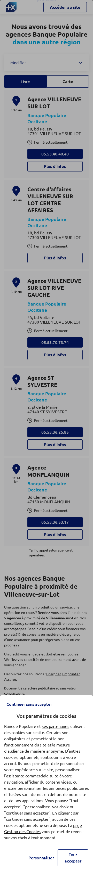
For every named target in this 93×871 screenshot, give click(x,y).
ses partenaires (55, 726)
